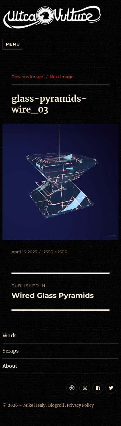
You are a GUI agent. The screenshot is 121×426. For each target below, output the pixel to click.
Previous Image (27, 76)
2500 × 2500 (55, 251)
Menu (13, 44)
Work (9, 335)
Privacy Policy (80, 405)
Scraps (10, 351)
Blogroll (56, 405)
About (9, 366)
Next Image (62, 76)
